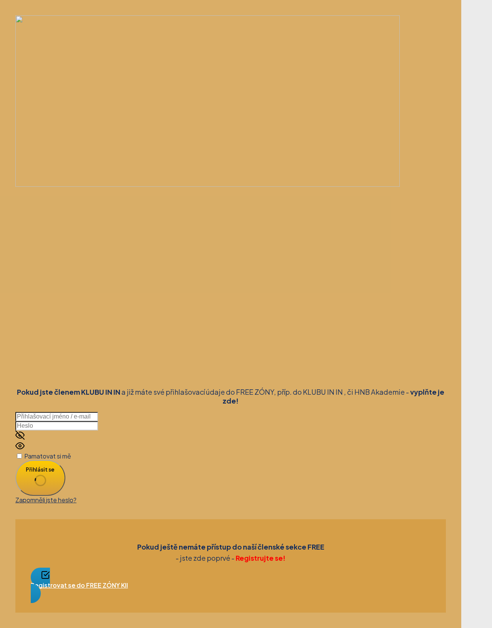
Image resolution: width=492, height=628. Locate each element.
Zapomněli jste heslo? (45, 500)
